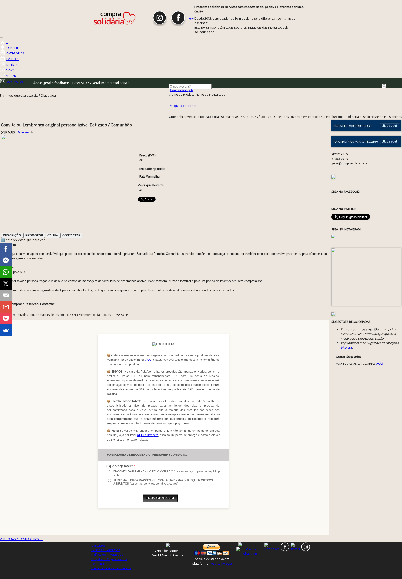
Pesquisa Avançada (181, 90)
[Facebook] (6, 249)
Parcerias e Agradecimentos (111, 568)
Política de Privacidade (107, 554)
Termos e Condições (105, 550)
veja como (221, 563)
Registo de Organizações (109, 559)
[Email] (6, 295)
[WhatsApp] (6, 272)
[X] (6, 284)
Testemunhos (101, 564)
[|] (2, 42)
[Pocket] (6, 318)
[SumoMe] (6, 330)
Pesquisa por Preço (183, 106)
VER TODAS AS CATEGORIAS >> (21, 539)
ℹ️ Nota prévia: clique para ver (23, 240)
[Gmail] (6, 307)
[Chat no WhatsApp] (249, 551)
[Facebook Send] (6, 260)
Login (190, 18)
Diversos (23, 132)
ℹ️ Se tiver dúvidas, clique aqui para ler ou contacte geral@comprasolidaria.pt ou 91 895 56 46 (65, 315)
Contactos (98, 545)
